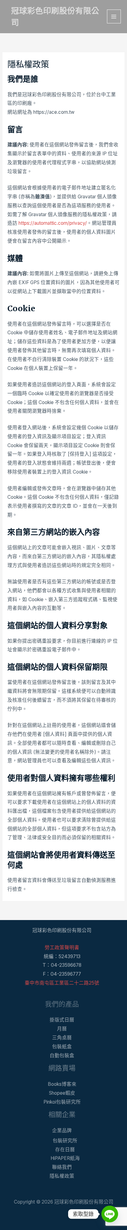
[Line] (109, 1214)
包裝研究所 (65, 1141)
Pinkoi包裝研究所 (62, 1102)
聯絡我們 (62, 1167)
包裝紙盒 (62, 1046)
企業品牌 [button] (62, 1130)
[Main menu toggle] (114, 16)
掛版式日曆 (62, 1020)
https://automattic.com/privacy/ (52, 223)
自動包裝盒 (62, 1055)
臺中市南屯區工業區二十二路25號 (62, 983)
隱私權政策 (62, 1176)
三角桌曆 (62, 1038)
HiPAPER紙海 (65, 1158)
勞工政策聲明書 (62, 947)
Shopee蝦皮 (62, 1093)
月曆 (62, 1029)
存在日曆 (65, 1150)
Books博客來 (62, 1084)
